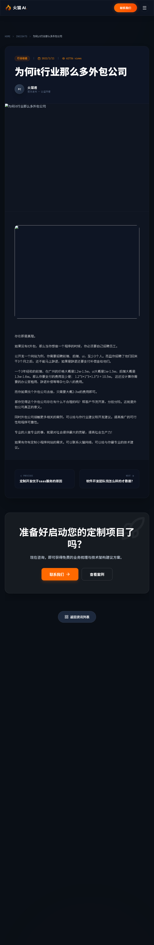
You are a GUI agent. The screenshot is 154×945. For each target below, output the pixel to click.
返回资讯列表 (79, 616)
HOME (7, 36)
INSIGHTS (21, 36)
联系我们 (125, 8)
